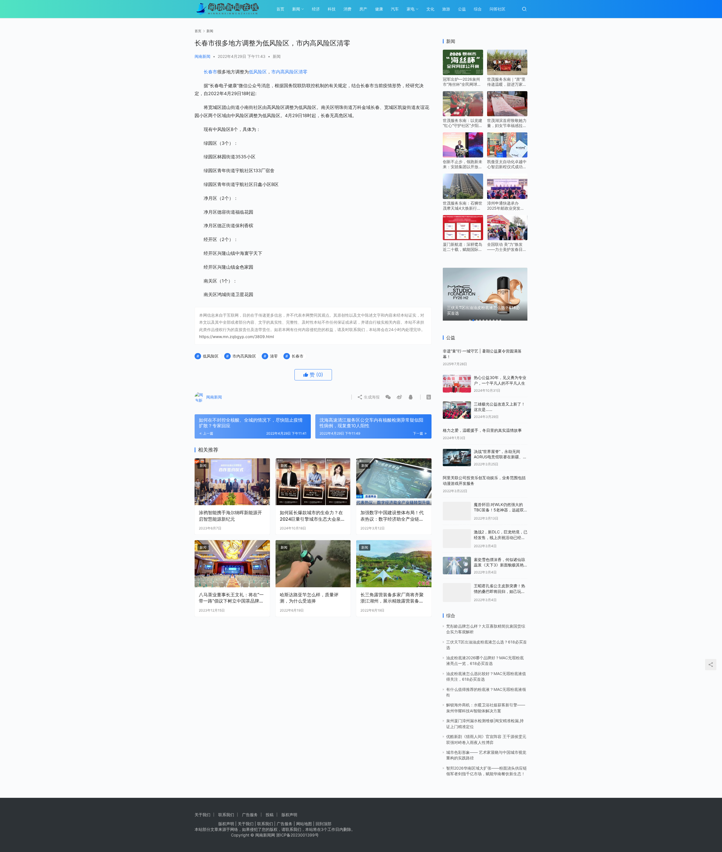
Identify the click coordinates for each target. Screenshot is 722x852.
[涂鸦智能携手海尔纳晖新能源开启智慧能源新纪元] (232, 481)
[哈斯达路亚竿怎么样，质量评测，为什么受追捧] (313, 563)
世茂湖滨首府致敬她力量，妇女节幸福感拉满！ (507, 123)
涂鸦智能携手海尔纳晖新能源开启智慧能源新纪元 (230, 516)
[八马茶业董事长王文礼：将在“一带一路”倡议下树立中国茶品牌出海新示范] (232, 563)
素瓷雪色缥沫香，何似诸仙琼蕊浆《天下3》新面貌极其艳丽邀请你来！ (499, 561)
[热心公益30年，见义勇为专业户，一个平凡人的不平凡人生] (457, 384)
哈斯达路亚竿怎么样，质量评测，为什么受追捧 (309, 598)
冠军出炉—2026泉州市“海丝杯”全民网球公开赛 (462, 82)
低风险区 (258, 72)
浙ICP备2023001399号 (297, 835)
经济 (316, 8)
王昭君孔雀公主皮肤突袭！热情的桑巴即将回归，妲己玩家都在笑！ (499, 587)
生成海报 (371, 397)
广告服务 (250, 814)
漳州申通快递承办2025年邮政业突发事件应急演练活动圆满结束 (507, 206)
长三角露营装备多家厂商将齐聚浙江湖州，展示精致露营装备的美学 (392, 598)
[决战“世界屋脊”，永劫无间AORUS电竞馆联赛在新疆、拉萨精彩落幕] (457, 457)
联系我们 (226, 814)
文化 (430, 8)
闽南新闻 (202, 56)
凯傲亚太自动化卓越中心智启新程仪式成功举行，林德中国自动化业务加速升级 (507, 164)
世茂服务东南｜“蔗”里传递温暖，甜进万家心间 (507, 82)
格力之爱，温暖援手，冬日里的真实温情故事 (482, 430)
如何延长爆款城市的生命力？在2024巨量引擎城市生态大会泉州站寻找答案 (312, 516)
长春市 (210, 72)
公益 (462, 8)
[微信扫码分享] (388, 397)
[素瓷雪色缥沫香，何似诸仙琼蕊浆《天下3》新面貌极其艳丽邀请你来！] (457, 561)
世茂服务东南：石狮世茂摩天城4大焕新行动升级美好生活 (462, 206)
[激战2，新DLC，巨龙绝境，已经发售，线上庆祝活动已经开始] (457, 535)
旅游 (446, 8)
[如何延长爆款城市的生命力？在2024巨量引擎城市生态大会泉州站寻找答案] (313, 481)
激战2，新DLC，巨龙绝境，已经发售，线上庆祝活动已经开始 (500, 534)
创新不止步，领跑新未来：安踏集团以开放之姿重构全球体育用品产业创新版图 (462, 164)
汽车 (395, 8)
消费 (347, 8)
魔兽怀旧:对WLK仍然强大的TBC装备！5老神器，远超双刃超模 (499, 510)
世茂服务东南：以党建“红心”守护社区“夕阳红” (462, 123)
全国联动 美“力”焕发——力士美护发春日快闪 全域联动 (507, 247)
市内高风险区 (284, 72)
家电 (411, 8)
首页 (280, 8)
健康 (379, 8)
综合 (478, 8)
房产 (363, 8)
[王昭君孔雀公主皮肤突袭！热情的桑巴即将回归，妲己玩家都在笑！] (457, 588)
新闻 (296, 8)
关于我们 (202, 814)
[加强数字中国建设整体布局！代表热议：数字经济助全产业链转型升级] (394, 481)
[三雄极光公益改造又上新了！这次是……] (457, 410)
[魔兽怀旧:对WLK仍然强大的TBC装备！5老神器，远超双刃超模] (457, 510)
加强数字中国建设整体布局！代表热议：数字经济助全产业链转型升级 (392, 516)
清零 (302, 72)
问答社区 (497, 8)
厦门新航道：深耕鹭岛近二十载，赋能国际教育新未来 (462, 247)
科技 (332, 8)
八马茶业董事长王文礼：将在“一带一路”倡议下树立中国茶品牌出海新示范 (231, 598)
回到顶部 (323, 823)
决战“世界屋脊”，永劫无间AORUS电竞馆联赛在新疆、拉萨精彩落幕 (500, 457)
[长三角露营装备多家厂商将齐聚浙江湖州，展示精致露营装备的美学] (394, 563)
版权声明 (289, 814)
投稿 (270, 814)
